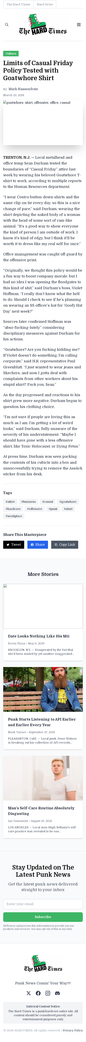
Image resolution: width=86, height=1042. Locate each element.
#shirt (68, 509)
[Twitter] (28, 993)
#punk (53, 509)
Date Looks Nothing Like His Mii (38, 636)
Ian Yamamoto (18, 821)
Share (40, 544)
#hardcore (13, 509)
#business (28, 501)
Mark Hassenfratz (23, 89)
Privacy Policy (73, 1030)
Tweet (16, 544)
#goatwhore (67, 501)
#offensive (34, 509)
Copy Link (67, 544)
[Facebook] (38, 993)
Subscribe (43, 917)
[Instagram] (47, 993)
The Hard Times (18, 4)
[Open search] (6, 24)
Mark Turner (17, 732)
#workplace (14, 516)
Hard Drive (45, 4)
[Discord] (57, 993)
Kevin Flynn (16, 643)
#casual (47, 501)
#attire (10, 501)
